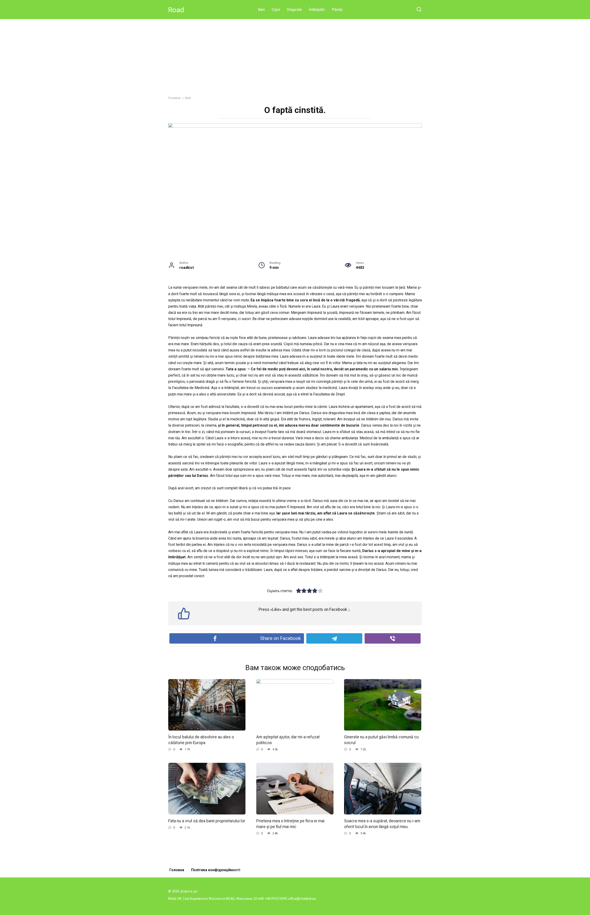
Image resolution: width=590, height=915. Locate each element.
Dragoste (294, 9)
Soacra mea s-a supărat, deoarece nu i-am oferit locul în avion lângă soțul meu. (382, 824)
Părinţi (337, 9)
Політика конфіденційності (215, 870)
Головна (176, 870)
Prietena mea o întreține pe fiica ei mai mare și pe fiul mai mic (290, 824)
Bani (261, 9)
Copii (276, 9)
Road (176, 10)
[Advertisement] (295, 61)
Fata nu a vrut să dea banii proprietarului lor (206, 821)
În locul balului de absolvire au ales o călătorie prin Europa (201, 740)
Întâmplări (317, 9)
